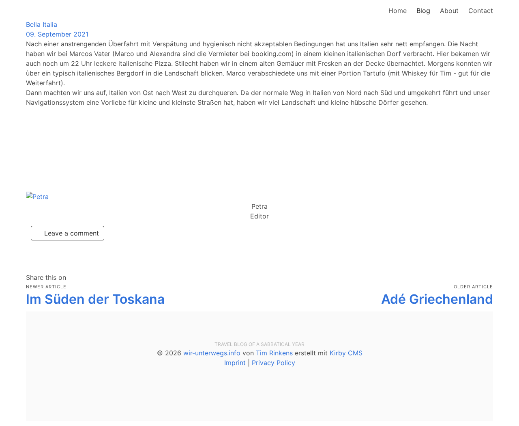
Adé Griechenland (437, 299)
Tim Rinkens (274, 353)
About (449, 10)
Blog (423, 10)
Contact (480, 10)
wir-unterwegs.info (211, 353)
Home (397, 10)
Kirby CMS (346, 353)
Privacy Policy (273, 363)
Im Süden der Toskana (95, 299)
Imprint (235, 363)
